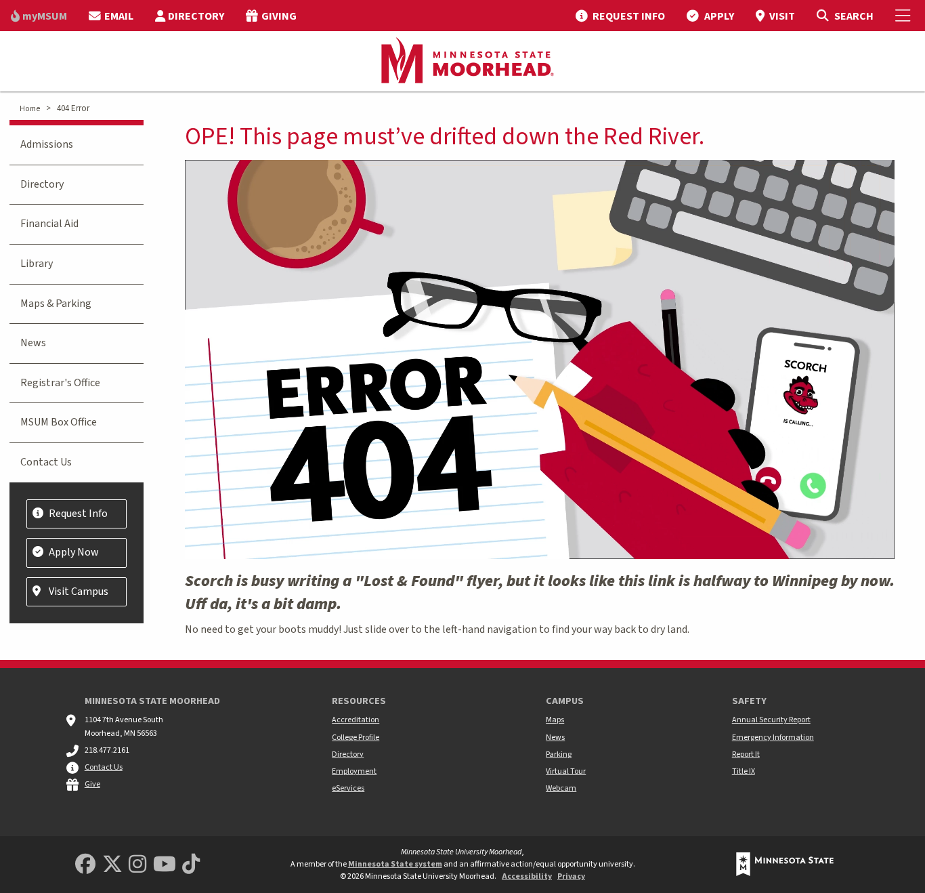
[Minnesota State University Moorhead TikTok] (191, 864)
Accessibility (527, 876)
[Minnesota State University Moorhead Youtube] (164, 864)
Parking (559, 754)
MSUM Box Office (58, 422)
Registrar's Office (60, 382)
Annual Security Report (771, 720)
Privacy (571, 876)
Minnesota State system (395, 864)
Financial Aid (49, 223)
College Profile (355, 737)
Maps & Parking (55, 303)
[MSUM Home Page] (462, 61)
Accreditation (355, 720)
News (33, 342)
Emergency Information (773, 737)
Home (30, 109)
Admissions (46, 144)
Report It (746, 754)
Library (36, 263)
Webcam (561, 788)
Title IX (743, 771)
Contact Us (46, 462)
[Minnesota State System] (785, 864)
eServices (348, 788)
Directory (42, 184)
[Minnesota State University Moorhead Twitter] (112, 864)
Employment (354, 771)
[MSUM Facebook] (85, 864)
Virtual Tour (566, 771)
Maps (555, 720)
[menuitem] (39, 15)
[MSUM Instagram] (137, 864)
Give (92, 784)
